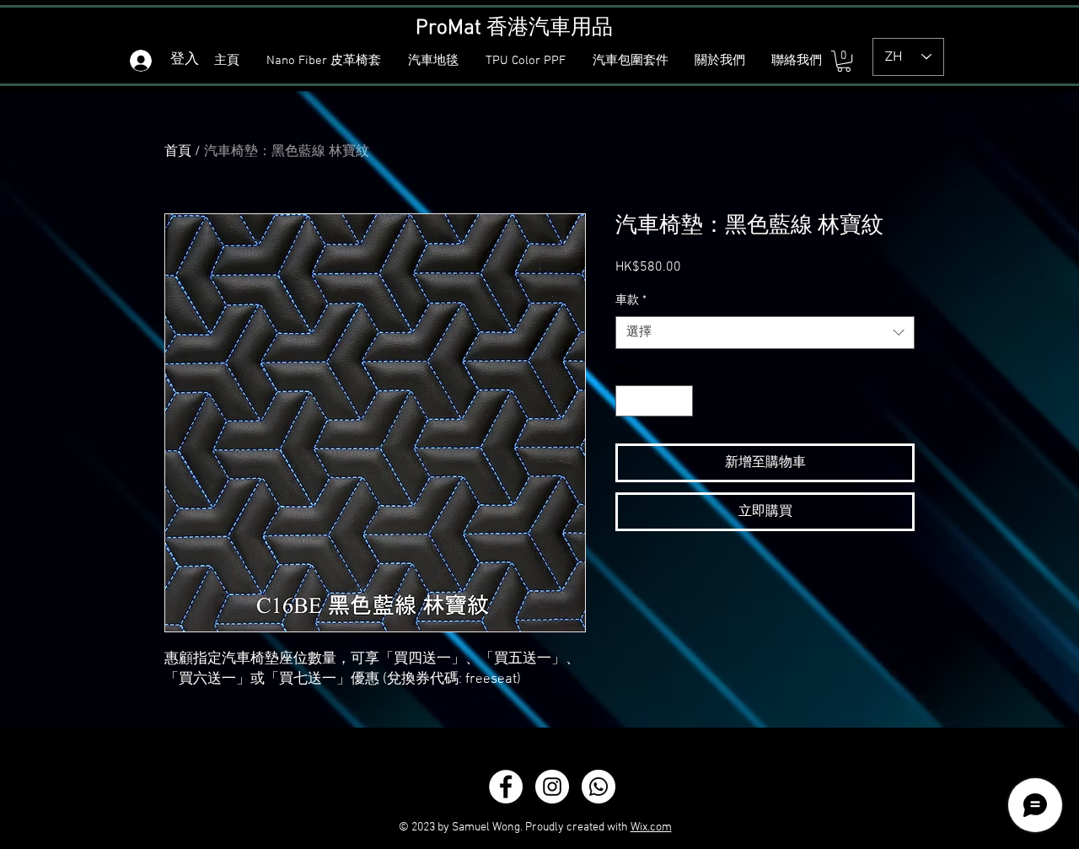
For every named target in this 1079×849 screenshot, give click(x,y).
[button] (436, 61)
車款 (631, 300)
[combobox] (765, 332)
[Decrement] (628, 401)
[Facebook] (506, 786)
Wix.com (651, 827)
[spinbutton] (654, 401)
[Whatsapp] (598, 786)
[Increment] (679, 401)
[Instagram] (552, 786)
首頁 (177, 151)
